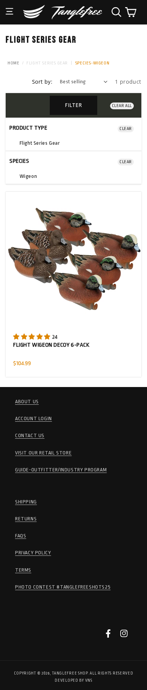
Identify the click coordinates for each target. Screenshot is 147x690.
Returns (26, 519)
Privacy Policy (33, 552)
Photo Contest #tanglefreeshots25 (62, 587)
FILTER (73, 105)
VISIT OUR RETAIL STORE (43, 453)
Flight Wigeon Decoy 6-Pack (51, 345)
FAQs (20, 536)
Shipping (26, 502)
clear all (122, 105)
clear (125, 128)
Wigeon (27, 176)
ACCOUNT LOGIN (33, 418)
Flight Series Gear (47, 63)
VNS (88, 680)
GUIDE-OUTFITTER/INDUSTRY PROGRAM (61, 470)
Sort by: (42, 81)
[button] (9, 5)
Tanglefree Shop (69, 673)
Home (13, 63)
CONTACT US (29, 435)
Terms (23, 570)
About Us (27, 401)
